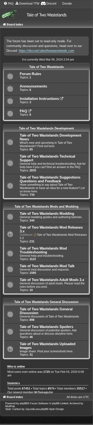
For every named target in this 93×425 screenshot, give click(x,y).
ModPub (10, 406)
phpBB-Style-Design (52, 409)
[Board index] (46, 10)
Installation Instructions (40, 99)
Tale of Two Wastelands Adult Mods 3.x (52, 280)
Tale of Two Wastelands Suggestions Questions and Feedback (50, 179)
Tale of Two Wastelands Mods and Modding (46, 206)
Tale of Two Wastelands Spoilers (46, 327)
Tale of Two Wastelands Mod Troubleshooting (43, 250)
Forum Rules (30, 74)
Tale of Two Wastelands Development (46, 128)
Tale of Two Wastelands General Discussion (46, 302)
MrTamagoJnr (43, 392)
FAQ (24, 111)
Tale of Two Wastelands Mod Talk (47, 266)
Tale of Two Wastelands (46, 67)
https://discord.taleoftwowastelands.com (46, 50)
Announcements (33, 86)
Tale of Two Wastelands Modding (47, 213)
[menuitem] (8, 3)
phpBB (23, 403)
